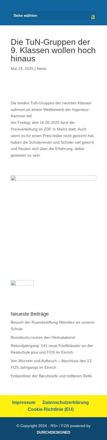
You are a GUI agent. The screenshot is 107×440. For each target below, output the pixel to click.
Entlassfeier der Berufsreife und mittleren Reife (51, 376)
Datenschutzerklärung (66, 402)
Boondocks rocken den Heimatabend (43, 337)
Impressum (23, 402)
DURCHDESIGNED (53, 432)
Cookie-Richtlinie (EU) (51, 409)
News (41, 68)
